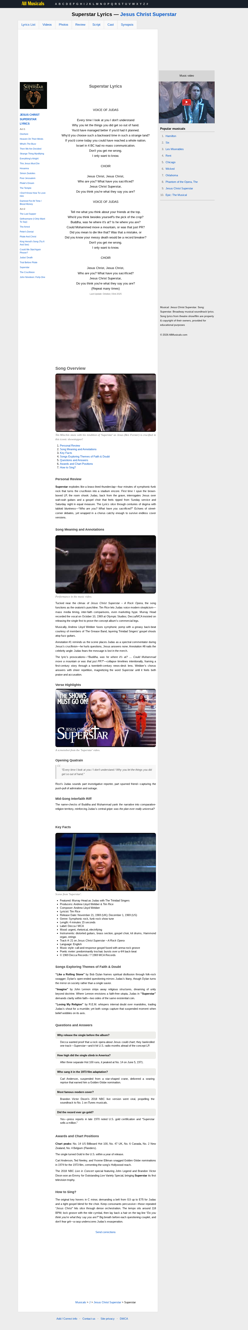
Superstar (24, 267)
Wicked (170, 168)
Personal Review (70, 445)
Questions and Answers (74, 460)
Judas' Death (26, 257)
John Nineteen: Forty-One (32, 277)
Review (80, 24)
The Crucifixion (27, 272)
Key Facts (66, 452)
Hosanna (24, 168)
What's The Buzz (28, 144)
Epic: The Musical (176, 194)
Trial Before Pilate (28, 262)
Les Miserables (175, 149)
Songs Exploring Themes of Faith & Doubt (85, 456)
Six (167, 142)
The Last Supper (28, 214)
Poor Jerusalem (27, 178)
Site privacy (108, 1318)
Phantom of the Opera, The (182, 181)
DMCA (124, 1318)
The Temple (25, 188)
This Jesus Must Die (30, 163)
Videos (47, 24)
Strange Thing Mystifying (32, 153)
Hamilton (171, 136)
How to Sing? (68, 467)
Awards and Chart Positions (76, 463)
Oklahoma (172, 175)
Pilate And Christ (28, 236)
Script (96, 24)
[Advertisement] (88, 56)
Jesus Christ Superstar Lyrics (30, 119)
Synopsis (127, 24)
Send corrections (105, 1232)
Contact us (88, 1318)
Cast (110, 24)
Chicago (170, 162)
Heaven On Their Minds (31, 139)
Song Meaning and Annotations (78, 449)
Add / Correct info (66, 1318)
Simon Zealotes (27, 173)
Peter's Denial (27, 231)
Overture (24, 134)
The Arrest (25, 227)
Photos (63, 24)
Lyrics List (28, 24)
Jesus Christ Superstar (148, 14)
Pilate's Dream (27, 183)
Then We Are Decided (30, 149)
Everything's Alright (29, 158)
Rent (168, 155)
